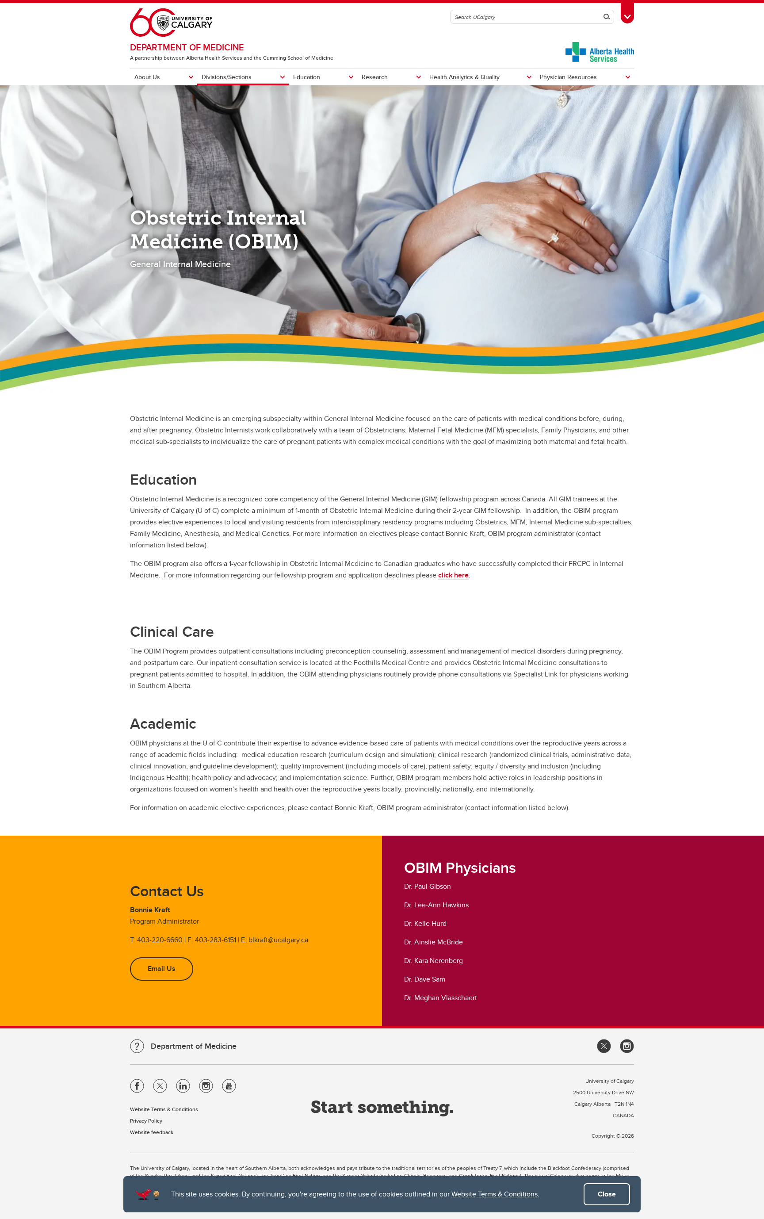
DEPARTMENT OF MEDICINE (187, 47)
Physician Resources (568, 77)
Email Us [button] (162, 968)
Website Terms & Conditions (494, 1194)
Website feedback (151, 1132)
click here (453, 575)
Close (607, 1194)
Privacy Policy (146, 1120)
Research (375, 77)
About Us (147, 77)
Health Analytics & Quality (464, 77)
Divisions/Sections (227, 77)
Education (306, 77)
